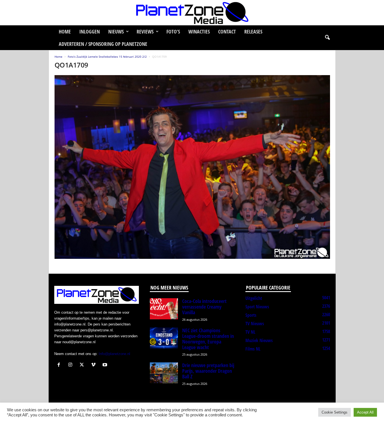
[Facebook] (60, 365)
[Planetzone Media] (192, 12)
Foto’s (173, 31)
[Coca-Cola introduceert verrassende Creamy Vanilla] (164, 308)
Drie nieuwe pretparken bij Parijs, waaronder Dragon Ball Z (208, 371)
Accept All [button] (365, 412)
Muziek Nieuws (259, 340)
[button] (327, 38)
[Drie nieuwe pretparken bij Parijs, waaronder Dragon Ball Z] (164, 372)
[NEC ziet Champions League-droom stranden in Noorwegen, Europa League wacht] (164, 338)
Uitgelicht (253, 298)
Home (65, 31)
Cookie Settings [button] (334, 412)
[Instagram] (71, 365)
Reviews (145, 31)
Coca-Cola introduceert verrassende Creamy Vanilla (204, 307)
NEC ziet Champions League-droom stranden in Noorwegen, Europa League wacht (208, 339)
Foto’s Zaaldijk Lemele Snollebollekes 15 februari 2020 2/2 (107, 57)
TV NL (250, 332)
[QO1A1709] (192, 167)
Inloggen (89, 31)
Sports (250, 315)
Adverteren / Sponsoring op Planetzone (103, 44)
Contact (227, 31)
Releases (253, 31)
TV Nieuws (254, 323)
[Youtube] (105, 365)
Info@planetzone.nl (114, 354)
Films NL (252, 349)
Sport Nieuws (257, 307)
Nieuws (116, 31)
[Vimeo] (94, 365)
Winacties (199, 31)
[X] (83, 365)
